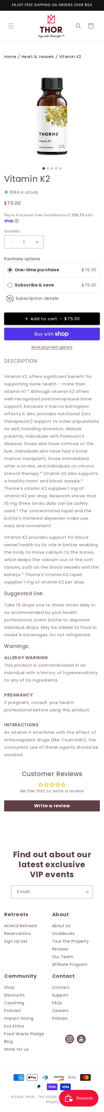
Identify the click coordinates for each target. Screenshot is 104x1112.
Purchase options (22, 259)
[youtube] (81, 1043)
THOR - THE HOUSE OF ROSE (49, 1097)
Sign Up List (15, 941)
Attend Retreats (20, 926)
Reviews (60, 949)
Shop (9, 987)
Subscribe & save (35, 285)
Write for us (16, 1049)
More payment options (52, 347)
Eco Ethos (14, 1026)
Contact (61, 987)
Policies (60, 1018)
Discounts (14, 995)
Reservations (17, 933)
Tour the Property (70, 941)
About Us (61, 926)
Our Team (62, 956)
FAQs (57, 1003)
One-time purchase (37, 270)
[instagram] (69, 1043)
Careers (60, 1010)
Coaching (14, 1003)
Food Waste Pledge (24, 1034)
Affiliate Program (70, 964)
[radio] (9, 270)
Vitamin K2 (70, 56)
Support (60, 995)
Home (10, 56)
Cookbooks (63, 933)
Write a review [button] (52, 806)
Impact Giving (19, 1018)
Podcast (12, 1010)
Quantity (12, 231)
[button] (11, 26)
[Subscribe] (86, 891)
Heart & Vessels (38, 56)
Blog (8, 1041)
